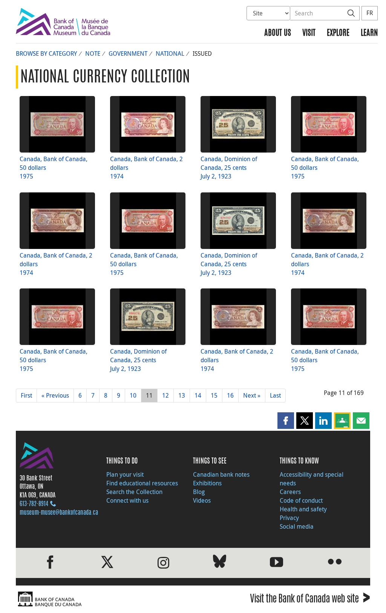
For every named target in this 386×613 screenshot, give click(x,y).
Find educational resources (142, 483)
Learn (369, 33)
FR (369, 13)
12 (165, 395)
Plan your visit (125, 474)
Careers (290, 492)
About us (277, 33)
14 (198, 395)
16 (230, 395)
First (26, 395)
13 (181, 395)
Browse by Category (46, 53)
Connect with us (127, 500)
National (170, 53)
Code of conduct (301, 500)
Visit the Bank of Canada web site (310, 600)
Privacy (289, 518)
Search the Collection (134, 492)
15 (214, 395)
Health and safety (303, 509)
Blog (199, 492)
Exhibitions (207, 483)
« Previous (55, 395)
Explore (338, 33)
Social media (297, 526)
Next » (251, 395)
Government (128, 53)
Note (92, 53)
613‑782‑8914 (34, 504)
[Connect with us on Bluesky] (219, 563)
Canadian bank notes (221, 474)
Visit (309, 33)
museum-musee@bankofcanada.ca (59, 513)
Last (275, 395)
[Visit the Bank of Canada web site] (102, 599)
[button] (285, 420)
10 (133, 395)
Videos (202, 500)
